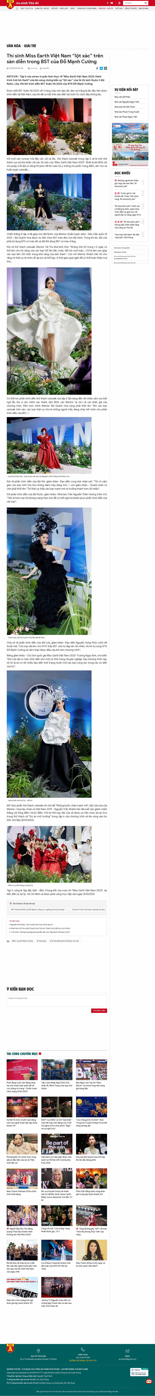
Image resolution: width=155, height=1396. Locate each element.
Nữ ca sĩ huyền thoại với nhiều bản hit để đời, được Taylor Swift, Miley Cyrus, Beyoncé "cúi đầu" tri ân (56, 1195)
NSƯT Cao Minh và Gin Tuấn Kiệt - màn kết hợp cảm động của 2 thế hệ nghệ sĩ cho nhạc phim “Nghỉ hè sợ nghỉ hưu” (56, 1124)
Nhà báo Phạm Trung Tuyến (127, 112)
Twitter (101, 68)
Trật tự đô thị (26, 8)
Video (72, 8)
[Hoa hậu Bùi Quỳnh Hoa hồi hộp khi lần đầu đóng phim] (91, 1144)
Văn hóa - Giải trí (105, 8)
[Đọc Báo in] (120, 3)
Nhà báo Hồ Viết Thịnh (125, 107)
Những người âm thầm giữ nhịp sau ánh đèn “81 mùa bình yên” (126, 183)
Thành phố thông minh (87, 8)
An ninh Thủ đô (27, 3)
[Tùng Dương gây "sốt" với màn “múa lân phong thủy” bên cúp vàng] (91, 1215)
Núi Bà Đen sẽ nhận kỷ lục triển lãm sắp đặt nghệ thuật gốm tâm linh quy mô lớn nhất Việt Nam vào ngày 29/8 (22, 1267)
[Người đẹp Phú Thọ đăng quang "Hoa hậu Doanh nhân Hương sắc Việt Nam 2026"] (22, 1215)
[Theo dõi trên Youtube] (111, 3)
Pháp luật (64, 8)
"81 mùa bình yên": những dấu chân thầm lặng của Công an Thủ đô (127, 225)
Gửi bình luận (99, 1011)
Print (105, 68)
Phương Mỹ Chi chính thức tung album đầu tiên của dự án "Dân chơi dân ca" (21, 1160)
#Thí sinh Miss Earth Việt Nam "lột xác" (64, 941)
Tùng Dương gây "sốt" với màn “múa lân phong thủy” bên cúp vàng (91, 1232)
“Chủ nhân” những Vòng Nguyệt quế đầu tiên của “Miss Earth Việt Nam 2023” (40, 932)
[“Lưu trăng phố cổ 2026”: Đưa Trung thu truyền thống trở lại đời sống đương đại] (91, 1107)
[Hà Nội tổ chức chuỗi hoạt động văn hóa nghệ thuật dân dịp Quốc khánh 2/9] (22, 1107)
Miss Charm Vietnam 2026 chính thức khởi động (21, 1193)
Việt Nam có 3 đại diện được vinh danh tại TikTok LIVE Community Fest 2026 (56, 1160)
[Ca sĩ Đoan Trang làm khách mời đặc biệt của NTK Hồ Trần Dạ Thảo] (56, 1250)
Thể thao (119, 8)
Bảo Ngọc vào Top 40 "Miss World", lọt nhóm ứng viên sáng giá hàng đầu (90, 1086)
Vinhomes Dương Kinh (122, 248)
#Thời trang (41, 941)
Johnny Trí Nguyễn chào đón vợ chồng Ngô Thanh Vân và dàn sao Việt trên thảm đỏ (56, 1303)
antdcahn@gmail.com (127, 1359)
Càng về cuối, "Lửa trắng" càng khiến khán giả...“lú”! (55, 1230)
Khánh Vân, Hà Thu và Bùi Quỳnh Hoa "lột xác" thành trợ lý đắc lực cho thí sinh (40, 928)
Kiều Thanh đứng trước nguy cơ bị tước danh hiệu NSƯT (90, 1264)
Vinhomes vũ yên (120, 252)
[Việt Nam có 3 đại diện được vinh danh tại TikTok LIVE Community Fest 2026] (56, 1144)
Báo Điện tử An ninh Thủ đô (10, 4)
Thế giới (54, 8)
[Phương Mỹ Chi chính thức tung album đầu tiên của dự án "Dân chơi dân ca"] (22, 1144)
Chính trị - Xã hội (42, 8)
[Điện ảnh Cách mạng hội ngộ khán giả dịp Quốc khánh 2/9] (22, 1287)
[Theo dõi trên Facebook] (108, 3)
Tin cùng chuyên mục (22, 1053)
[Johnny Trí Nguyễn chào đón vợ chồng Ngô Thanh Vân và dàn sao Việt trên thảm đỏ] (56, 1287)
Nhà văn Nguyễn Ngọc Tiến (127, 102)
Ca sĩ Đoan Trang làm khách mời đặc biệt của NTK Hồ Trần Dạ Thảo (55, 1266)
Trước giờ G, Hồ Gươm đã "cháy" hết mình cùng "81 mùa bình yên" (126, 196)
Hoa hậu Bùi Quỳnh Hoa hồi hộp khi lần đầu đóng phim (90, 1158)
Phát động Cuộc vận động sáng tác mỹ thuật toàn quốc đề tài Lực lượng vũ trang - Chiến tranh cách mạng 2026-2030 (22, 1087)
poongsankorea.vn (121, 258)
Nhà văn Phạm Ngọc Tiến (126, 117)
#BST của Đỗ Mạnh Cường (22, 941)
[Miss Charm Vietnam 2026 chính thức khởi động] (22, 1178)
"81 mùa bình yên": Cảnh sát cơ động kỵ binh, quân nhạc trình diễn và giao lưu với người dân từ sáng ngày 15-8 (128, 210)
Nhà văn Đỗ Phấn (122, 97)
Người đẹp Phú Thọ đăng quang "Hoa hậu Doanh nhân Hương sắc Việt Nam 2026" (20, 1232)
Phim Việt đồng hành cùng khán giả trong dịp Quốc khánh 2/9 (90, 1193)
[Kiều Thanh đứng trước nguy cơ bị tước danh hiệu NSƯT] (91, 1250)
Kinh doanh (143, 8)
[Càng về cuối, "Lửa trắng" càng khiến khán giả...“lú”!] (56, 1215)
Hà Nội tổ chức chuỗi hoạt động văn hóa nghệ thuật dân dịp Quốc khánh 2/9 (22, 1123)
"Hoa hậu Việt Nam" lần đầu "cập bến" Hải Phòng (127, 236)
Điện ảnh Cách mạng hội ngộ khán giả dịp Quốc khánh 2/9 (20, 1301)
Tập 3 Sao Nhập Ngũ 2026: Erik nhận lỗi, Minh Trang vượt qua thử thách (56, 1086)
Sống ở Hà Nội (131, 8)
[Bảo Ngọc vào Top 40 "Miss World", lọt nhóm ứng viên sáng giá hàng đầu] (91, 1069)
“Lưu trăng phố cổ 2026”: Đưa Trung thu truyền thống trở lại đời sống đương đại (91, 1123)
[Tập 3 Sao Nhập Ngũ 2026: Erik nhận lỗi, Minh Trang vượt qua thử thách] (56, 1069)
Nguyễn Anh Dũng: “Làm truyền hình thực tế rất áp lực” (32, 925)
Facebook (97, 68)
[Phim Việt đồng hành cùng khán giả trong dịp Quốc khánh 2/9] (91, 1178)
